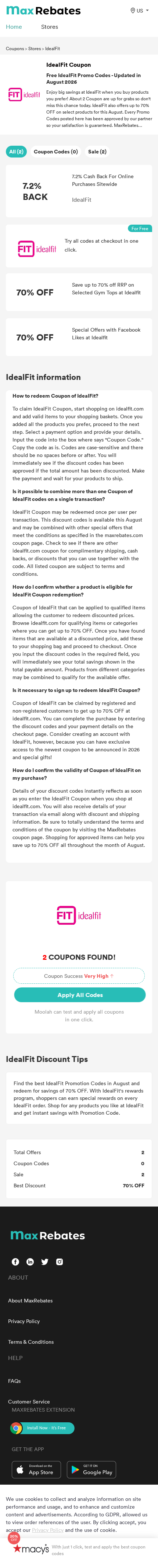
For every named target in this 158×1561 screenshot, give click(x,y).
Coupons (15, 48)
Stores (34, 48)
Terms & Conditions (31, 1341)
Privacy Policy (24, 1321)
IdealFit (52, 48)
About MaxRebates (30, 1300)
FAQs (14, 1380)
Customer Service (29, 1401)
